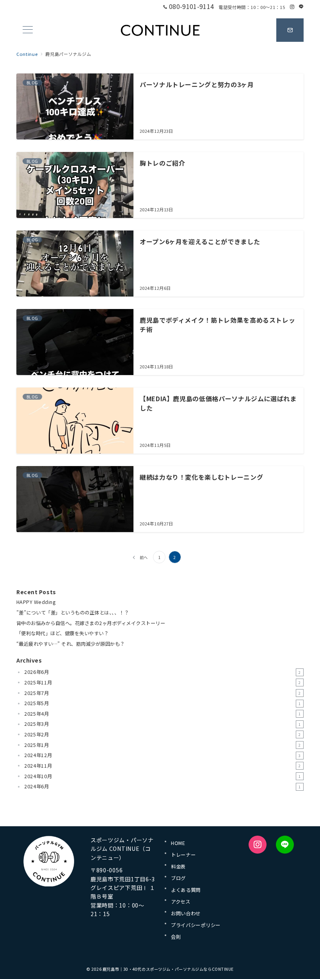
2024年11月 (162, 765)
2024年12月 (162, 755)
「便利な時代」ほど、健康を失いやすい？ (62, 633)
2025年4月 (162, 713)
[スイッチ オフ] (290, 30)
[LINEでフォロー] (301, 7)
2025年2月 (162, 734)
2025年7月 (162, 693)
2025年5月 (162, 703)
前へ (144, 557)
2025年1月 (162, 745)
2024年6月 (162, 786)
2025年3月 (162, 723)
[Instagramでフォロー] (292, 7)
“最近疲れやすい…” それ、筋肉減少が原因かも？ (70, 643)
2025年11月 (162, 682)
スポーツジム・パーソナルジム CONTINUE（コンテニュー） (122, 848)
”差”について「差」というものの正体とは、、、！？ (72, 612)
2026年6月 (162, 671)
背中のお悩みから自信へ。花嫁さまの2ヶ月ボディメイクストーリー (90, 623)
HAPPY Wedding (35, 602)
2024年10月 (162, 776)
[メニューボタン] (27, 30)
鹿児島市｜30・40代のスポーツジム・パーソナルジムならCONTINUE (168, 969)
